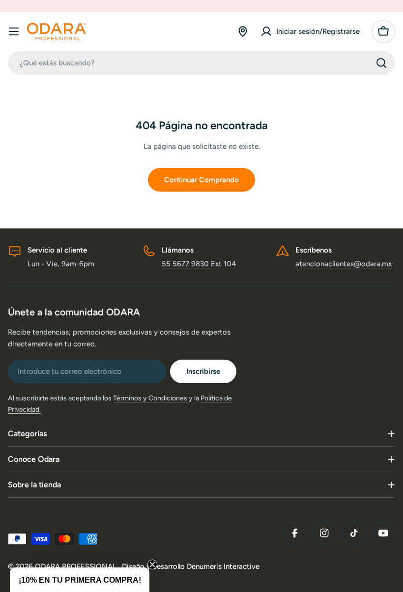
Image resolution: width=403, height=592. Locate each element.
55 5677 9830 (185, 263)
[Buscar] (381, 63)
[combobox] (201, 63)
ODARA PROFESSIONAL (76, 566)
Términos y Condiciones (150, 398)
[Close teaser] (152, 564)
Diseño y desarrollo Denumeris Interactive (190, 566)
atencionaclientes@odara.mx (343, 263)
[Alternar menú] (14, 31)
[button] (79, 579)
